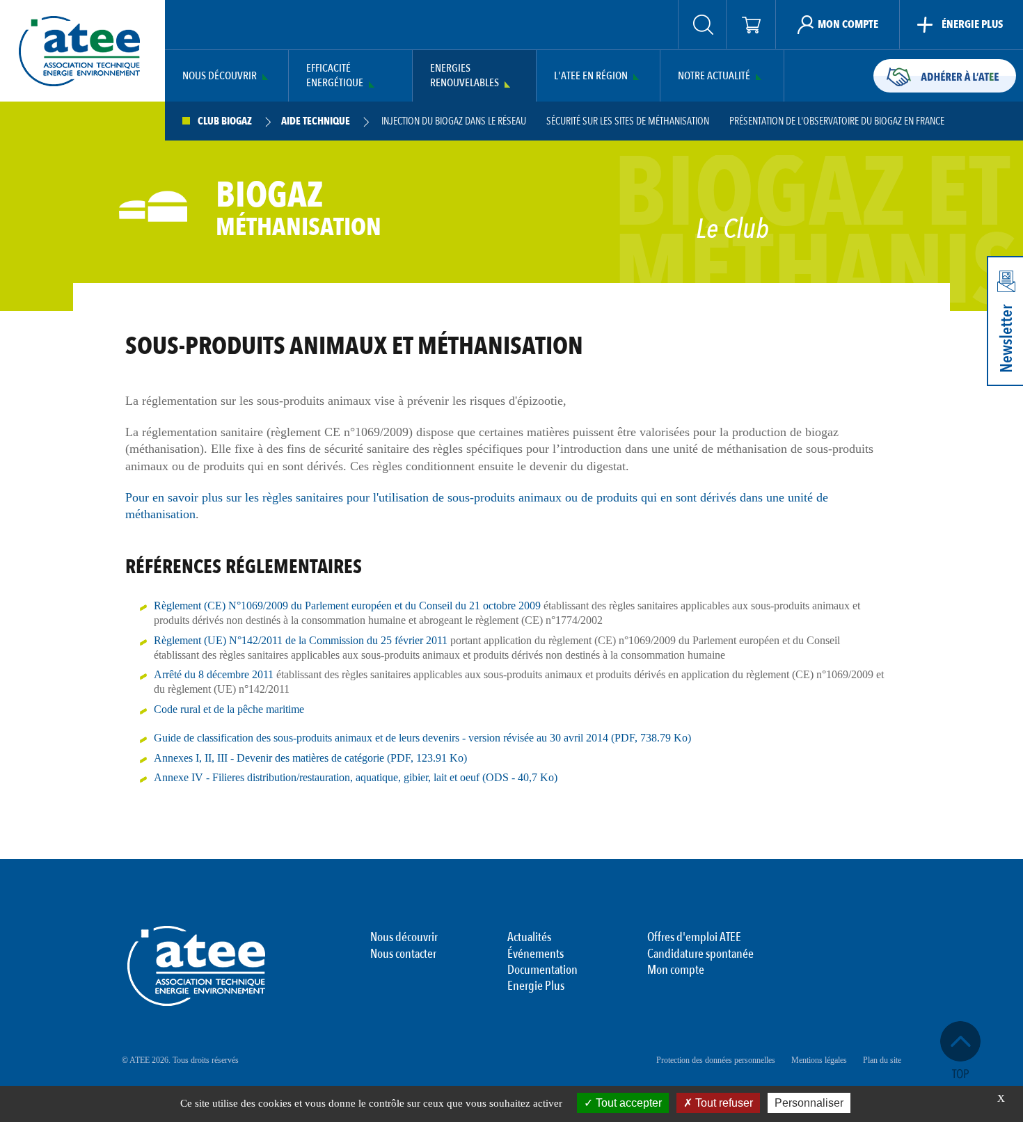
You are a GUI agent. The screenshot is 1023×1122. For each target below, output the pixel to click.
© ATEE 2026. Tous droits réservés (180, 1060)
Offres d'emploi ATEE (694, 938)
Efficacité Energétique (334, 75)
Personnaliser (809, 1103)
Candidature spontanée (700, 954)
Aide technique (315, 121)
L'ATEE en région (591, 76)
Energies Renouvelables (464, 75)
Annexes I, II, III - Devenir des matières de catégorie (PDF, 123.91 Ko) (310, 758)
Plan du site (882, 1060)
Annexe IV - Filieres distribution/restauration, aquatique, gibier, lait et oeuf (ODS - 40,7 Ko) (355, 777)
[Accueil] (79, 51)
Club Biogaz (225, 121)
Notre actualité (714, 76)
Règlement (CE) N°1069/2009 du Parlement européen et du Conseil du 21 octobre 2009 (347, 605)
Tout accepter (627, 1103)
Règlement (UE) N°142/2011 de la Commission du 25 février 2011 (300, 640)
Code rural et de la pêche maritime (229, 709)
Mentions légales (819, 1060)
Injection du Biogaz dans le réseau (453, 121)
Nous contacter (403, 954)
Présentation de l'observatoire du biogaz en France (836, 121)
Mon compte (675, 970)
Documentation (542, 970)
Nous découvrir (219, 76)
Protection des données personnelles (715, 1060)
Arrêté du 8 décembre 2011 (213, 674)
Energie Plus (535, 986)
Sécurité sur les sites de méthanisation (627, 121)
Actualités (529, 938)
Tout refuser (722, 1103)
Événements (535, 954)
